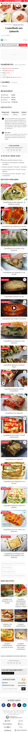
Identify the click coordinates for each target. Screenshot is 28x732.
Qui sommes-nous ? (6, 710)
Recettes (6, 3)
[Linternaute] (7, 724)
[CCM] (7, 721)
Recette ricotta (19, 563)
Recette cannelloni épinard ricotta (12, 160)
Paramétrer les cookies (19, 711)
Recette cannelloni (7, 167)
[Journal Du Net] (20, 721)
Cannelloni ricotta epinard (10, 162)
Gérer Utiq (6, 712)
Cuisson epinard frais (8, 169)
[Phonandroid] (20, 730)
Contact (13, 710)
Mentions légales (13, 712)
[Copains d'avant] (7, 727)
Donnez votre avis (18, 25)
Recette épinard (6, 567)
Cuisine (5, 682)
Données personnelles (8, 711)
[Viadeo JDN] (20, 727)
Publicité (17, 710)
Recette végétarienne (8, 571)
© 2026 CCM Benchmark (14, 714)
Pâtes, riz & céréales (15, 3)
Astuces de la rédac (8, 685)
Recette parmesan (7, 563)
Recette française (19, 575)
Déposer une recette (7, 673)
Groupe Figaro (21, 712)
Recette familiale (7, 575)
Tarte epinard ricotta (8, 174)
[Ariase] (7, 730)
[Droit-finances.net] (20, 724)
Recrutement (23, 710)
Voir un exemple (22, 682)
